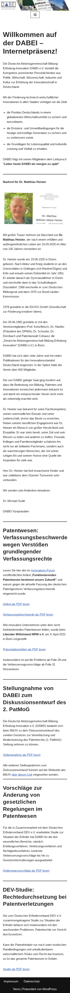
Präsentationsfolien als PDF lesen (24, 649)
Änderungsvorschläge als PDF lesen (26, 870)
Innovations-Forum (43, 570)
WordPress (49, 989)
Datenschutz (32, 981)
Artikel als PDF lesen (16, 604)
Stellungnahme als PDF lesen (21, 754)
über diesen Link (22, 774)
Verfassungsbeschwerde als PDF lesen (28, 614)
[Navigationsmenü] (35, 14)
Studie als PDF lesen (16, 969)
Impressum (11, 981)
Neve (16, 989)
